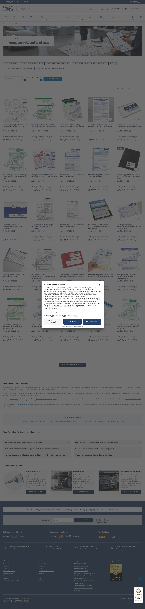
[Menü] (142, 588)
